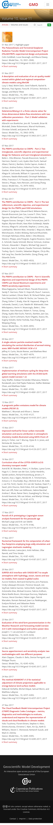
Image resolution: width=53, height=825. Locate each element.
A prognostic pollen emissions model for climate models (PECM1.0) (24, 407)
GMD (33, 4)
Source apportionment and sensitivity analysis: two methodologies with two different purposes (25, 652)
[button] (35, 25)
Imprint (22, 819)
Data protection (35, 819)
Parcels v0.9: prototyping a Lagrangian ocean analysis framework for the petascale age (22, 517)
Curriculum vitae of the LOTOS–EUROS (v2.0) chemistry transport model (22, 464)
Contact (13, 819)
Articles (5, 25)
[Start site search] (49, 25)
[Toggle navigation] (47, 4)
